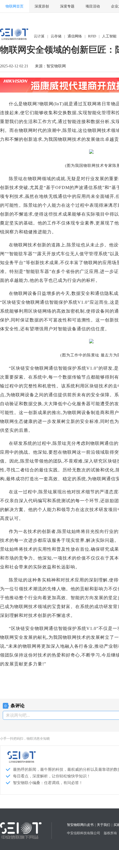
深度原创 (42, 6)
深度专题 (67, 6)
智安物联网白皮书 (80, 825)
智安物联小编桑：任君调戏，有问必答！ (48, 783)
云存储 (56, 36)
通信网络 (75, 36)
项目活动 (93, 6)
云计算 (39, 36)
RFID (92, 36)
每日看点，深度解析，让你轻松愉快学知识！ (51, 776)
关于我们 (103, 825)
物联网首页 (15, 6)
